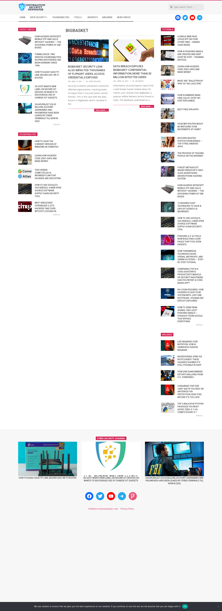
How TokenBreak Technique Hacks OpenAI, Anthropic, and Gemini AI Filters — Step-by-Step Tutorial (190, 257)
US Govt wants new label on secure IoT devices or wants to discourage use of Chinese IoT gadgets (46, 92)
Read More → (101, 110)
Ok (185, 606)
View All (56, 124)
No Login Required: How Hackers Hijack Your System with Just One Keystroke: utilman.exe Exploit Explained (190, 295)
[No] (218, 606)
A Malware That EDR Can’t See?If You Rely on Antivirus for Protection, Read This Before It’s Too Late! (190, 391)
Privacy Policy (127, 508)
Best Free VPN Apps (188, 109)
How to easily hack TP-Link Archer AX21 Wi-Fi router (47, 75)
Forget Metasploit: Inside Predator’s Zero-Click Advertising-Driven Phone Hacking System (190, 173)
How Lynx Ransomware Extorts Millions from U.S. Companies (190, 374)
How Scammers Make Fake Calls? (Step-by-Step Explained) (189, 98)
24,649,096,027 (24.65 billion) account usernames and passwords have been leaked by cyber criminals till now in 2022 (47, 112)
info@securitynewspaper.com (103, 508)
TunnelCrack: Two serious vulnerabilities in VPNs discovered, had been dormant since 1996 (48, 60)
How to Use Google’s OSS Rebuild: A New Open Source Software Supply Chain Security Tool (48, 190)
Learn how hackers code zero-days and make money (46, 158)
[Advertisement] (111, 538)
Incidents (139, 81)
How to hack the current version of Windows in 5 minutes (46, 144)
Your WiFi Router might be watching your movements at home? (190, 127)
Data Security (95, 81)
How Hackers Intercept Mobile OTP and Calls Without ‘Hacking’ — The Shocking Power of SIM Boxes (48, 42)
